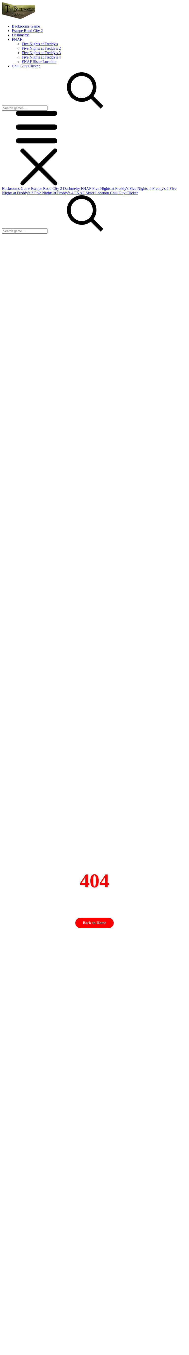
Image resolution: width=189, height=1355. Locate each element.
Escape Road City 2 (47, 188)
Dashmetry (72, 188)
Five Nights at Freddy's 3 (41, 53)
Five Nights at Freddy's (40, 44)
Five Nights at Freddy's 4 (41, 57)
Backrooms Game (16, 188)
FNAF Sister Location (39, 62)
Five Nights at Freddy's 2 (41, 48)
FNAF (86, 188)
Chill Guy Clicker (124, 193)
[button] (39, 146)
